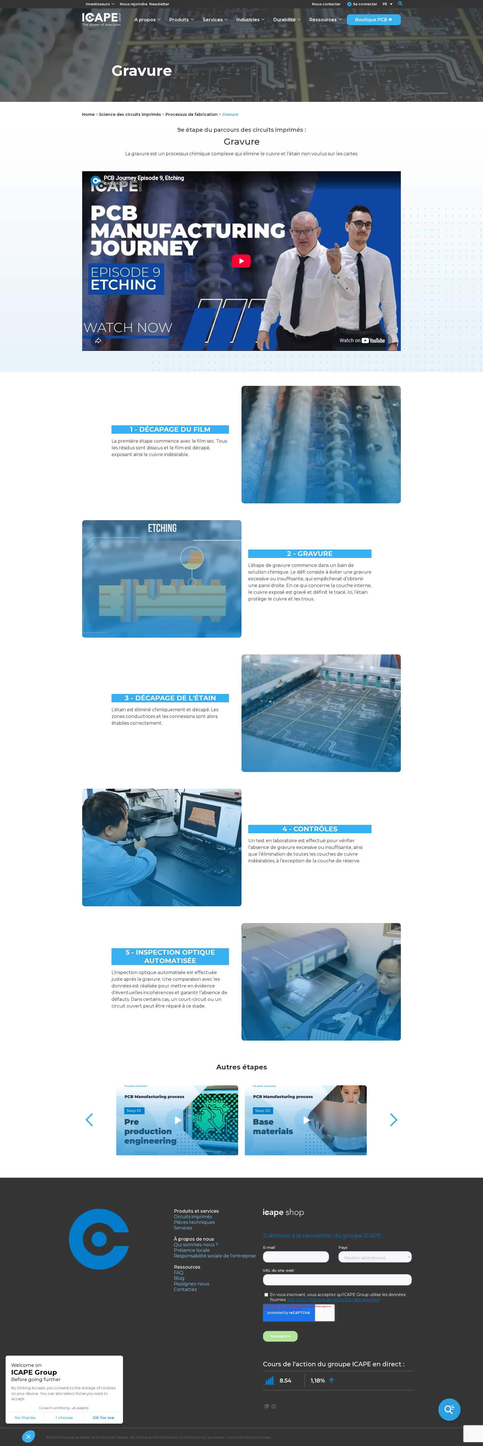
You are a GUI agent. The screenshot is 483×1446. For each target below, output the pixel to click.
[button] (396, 4)
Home (88, 114)
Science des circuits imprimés (130, 114)
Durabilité (284, 19)
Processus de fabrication (191, 114)
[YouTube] (273, 1406)
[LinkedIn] (266, 1406)
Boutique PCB (371, 19)
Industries (248, 19)
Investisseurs (98, 4)
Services (213, 19)
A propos (145, 19)
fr (385, 4)
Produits (179, 19)
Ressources (323, 19)
